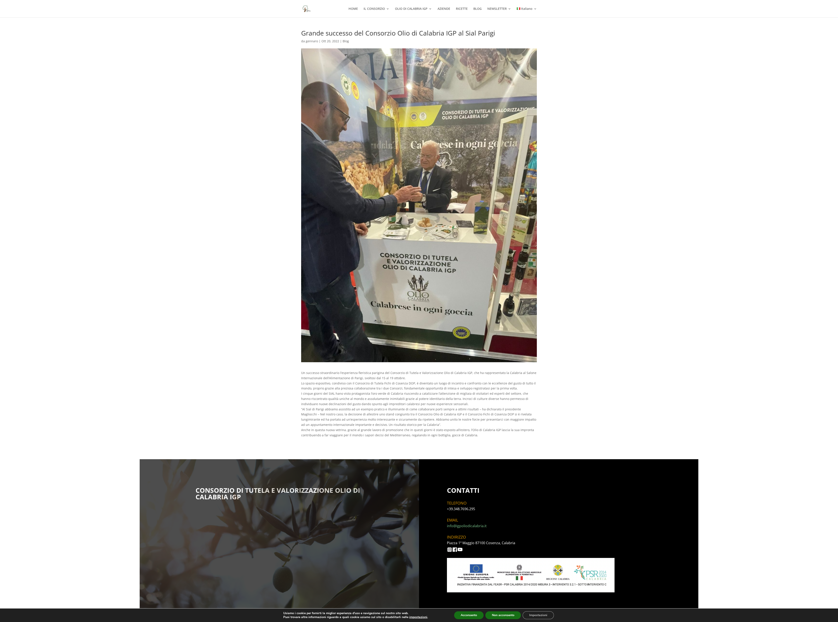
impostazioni (418, 617)
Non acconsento (503, 615)
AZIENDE (444, 9)
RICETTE (462, 9)
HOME (353, 9)
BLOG (477, 9)
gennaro (312, 41)
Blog (346, 41)
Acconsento (469, 615)
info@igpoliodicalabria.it (467, 525)
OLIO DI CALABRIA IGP (411, 9)
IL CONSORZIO (374, 9)
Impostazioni (538, 615)
